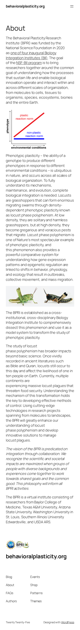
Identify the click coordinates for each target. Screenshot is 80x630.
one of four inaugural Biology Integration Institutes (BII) (31, 55)
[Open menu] (72, 6)
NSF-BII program (29, 62)
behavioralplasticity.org (25, 6)
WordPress (67, 622)
